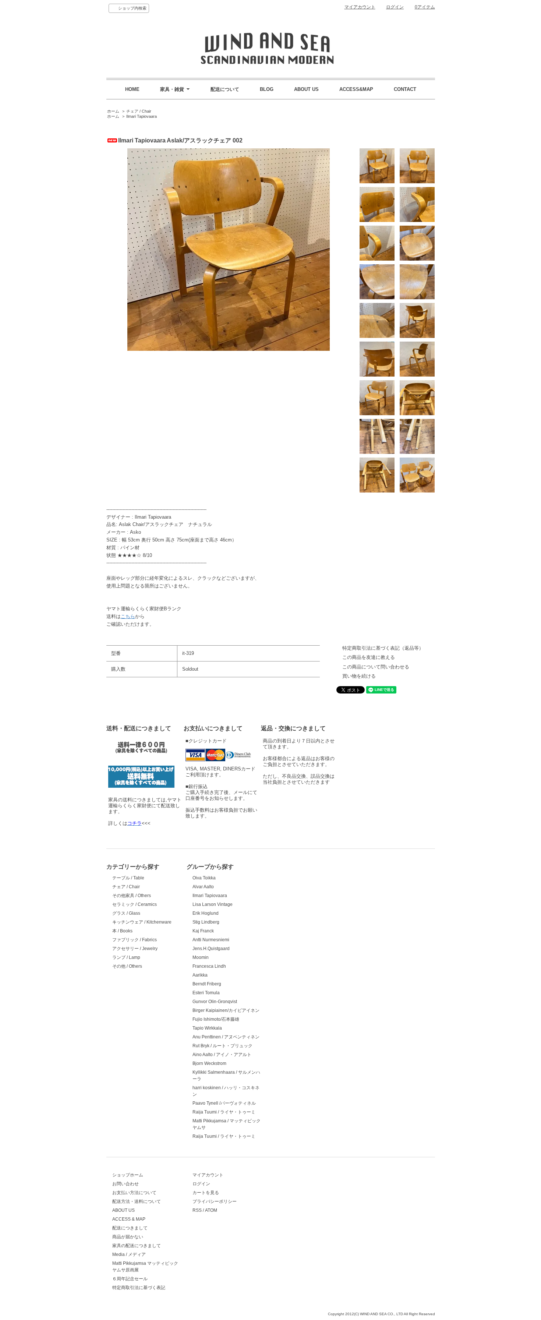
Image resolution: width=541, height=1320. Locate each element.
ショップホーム (127, 1175)
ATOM (211, 1210)
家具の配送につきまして (136, 1245)
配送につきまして (130, 1228)
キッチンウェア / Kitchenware (142, 922)
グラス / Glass (126, 913)
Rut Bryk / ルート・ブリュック (222, 1045)
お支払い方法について (134, 1192)
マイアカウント (359, 7)
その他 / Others (127, 966)
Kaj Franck (203, 930)
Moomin (200, 957)
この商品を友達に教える (368, 657)
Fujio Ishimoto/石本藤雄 (215, 1019)
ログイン (395, 7)
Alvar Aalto (203, 886)
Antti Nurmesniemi (210, 939)
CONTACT (405, 89)
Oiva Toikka (204, 877)
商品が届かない (127, 1236)
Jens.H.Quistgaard (211, 948)
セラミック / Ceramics (134, 904)
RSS (197, 1210)
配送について (225, 89)
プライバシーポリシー (214, 1201)
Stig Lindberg (205, 922)
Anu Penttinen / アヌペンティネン (225, 1037)
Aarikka (200, 975)
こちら (128, 616)
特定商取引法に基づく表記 (138, 1287)
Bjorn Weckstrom (209, 1063)
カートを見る (205, 1192)
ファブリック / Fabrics (134, 939)
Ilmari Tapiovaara (141, 116)
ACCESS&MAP (356, 89)
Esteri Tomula (206, 992)
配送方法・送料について (136, 1201)
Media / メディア (129, 1254)
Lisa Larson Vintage (212, 904)
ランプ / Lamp (126, 957)
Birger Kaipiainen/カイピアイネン (225, 1010)
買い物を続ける (359, 676)
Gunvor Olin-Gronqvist (214, 1001)
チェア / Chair (138, 111)
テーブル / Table (128, 877)
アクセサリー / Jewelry (135, 948)
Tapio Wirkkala (207, 1028)
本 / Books (122, 930)
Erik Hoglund (205, 913)
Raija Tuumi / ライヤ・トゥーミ (223, 1112)
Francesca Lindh (209, 966)
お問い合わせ (125, 1183)
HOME (132, 89)
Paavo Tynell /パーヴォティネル (224, 1103)
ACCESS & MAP (128, 1219)
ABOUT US (306, 89)
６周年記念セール (130, 1278)
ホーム (113, 111)
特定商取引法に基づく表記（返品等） (383, 648)
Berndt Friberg (206, 984)
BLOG (266, 89)
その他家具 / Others (131, 895)
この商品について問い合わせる (375, 667)
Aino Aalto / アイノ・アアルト (221, 1054)
